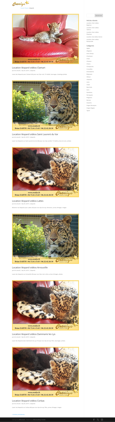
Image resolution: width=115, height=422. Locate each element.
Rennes (89, 100)
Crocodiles (89, 69)
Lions (88, 82)
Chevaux (89, 61)
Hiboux (89, 77)
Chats (88, 58)
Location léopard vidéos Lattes (27, 200)
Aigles (88, 48)
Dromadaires (90, 71)
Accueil (22, 8)
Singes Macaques (91, 105)
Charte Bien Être (49, 3)
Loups (88, 84)
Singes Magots (91, 108)
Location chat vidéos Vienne (94, 37)
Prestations (69, 3)
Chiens (88, 64)
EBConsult (22, 419)
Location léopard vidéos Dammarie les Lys (33, 334)
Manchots (89, 87)
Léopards (32, 70)
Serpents (89, 103)
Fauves (26, 8)
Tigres (88, 110)
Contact (97, 3)
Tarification (88, 3)
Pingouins (89, 97)
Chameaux (90, 56)
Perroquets (90, 95)
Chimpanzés (90, 66)
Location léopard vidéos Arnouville (30, 267)
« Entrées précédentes (18, 414)
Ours (88, 90)
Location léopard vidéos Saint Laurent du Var (35, 134)
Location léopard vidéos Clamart (28, 67)
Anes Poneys (90, 53)
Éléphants (89, 74)
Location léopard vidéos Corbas (28, 400)
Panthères (89, 92)
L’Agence (80, 3)
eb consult (17, 70)
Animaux (59, 3)
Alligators (89, 51)
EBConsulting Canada (39, 419)
